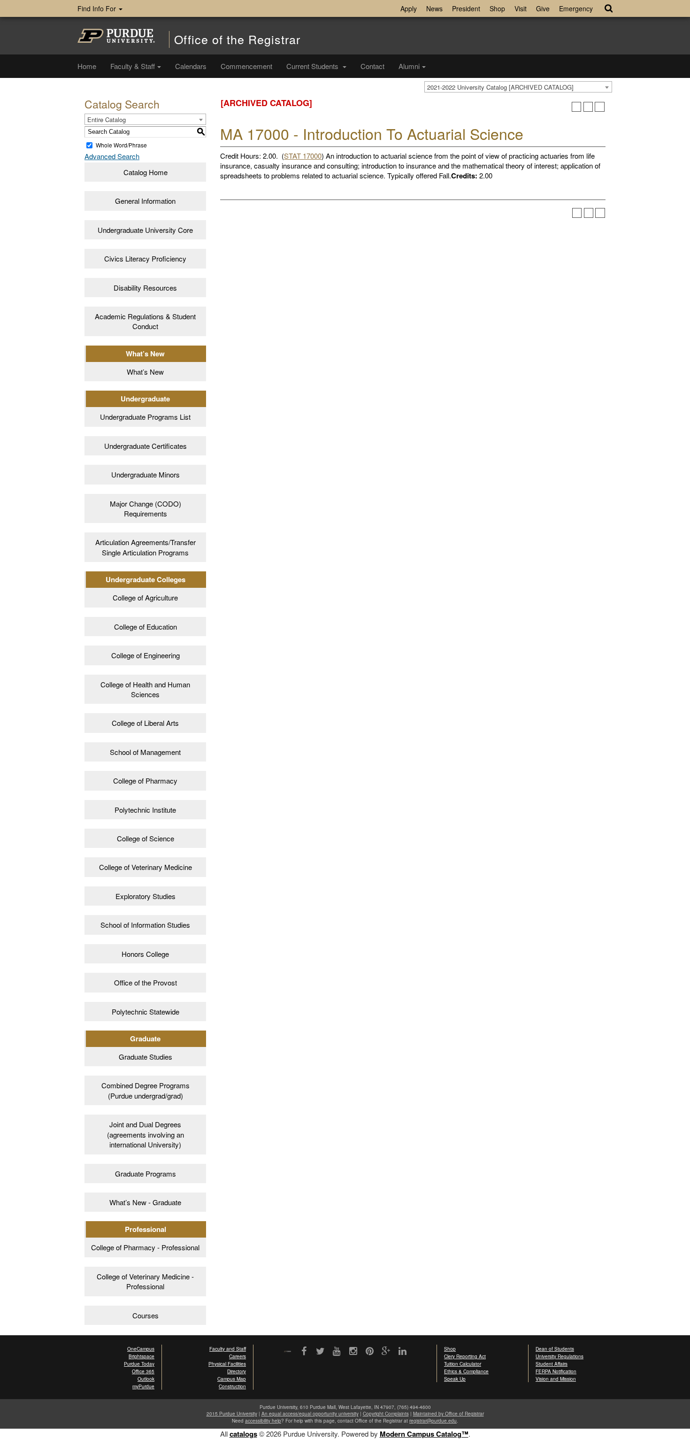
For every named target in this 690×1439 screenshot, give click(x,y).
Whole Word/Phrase (121, 145)
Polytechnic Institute (145, 810)
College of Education (145, 626)
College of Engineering (145, 655)
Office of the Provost (145, 982)
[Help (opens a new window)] (600, 107)
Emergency (576, 8)
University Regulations (559, 1356)
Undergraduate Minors (145, 474)
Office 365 (143, 1371)
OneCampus (140, 1349)
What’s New (145, 372)
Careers (237, 1356)
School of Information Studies (145, 925)
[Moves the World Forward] (287, 1352)
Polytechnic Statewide (145, 1011)
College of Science (145, 838)
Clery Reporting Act (465, 1356)
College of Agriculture (145, 597)
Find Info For (97, 8)
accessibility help (263, 1420)
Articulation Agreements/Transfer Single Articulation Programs (145, 547)
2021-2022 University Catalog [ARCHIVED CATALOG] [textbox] (500, 87)
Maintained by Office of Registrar (448, 1413)
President (466, 8)
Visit (520, 8)
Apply (408, 8)
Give (543, 8)
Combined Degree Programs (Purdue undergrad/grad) (145, 1090)
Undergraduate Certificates (145, 446)
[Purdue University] (116, 36)
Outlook (146, 1379)
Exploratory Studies (145, 896)
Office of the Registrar (237, 39)
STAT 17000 (303, 156)
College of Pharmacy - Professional (145, 1247)
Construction (232, 1386)
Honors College (145, 954)
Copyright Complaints (386, 1413)
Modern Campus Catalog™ (424, 1434)
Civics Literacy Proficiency (145, 258)
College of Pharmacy (145, 780)
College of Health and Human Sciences (145, 689)
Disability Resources (145, 287)
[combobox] (518, 86)
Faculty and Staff (227, 1349)
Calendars (191, 66)
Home (86, 66)
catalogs (243, 1434)
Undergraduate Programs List (145, 417)
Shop (497, 8)
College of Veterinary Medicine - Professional (145, 1281)
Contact (372, 66)
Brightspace (141, 1356)
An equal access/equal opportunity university (310, 1413)
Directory (236, 1371)
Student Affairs (551, 1364)
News (434, 8)
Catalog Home (145, 172)
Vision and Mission (556, 1379)
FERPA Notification (556, 1371)
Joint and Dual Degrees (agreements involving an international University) (145, 1134)
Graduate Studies (145, 1057)
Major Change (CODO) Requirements (145, 508)
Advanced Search (111, 156)
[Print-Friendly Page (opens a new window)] (588, 107)
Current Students (313, 66)
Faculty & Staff (132, 66)
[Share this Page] (577, 107)
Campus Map (231, 1379)
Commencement (246, 66)
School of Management (145, 752)
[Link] (304, 1352)
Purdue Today (139, 1364)
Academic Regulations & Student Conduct (145, 321)
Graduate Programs (145, 1173)
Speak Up (455, 1379)
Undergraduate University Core (145, 230)
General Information (145, 201)
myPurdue (143, 1386)
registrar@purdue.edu (433, 1420)
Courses (145, 1315)
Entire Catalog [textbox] (106, 119)
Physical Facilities (227, 1364)
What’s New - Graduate (145, 1202)
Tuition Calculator (462, 1364)
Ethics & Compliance (466, 1371)
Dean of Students (555, 1349)
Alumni (409, 66)
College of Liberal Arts (145, 723)
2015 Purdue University (232, 1413)
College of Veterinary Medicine (145, 867)
